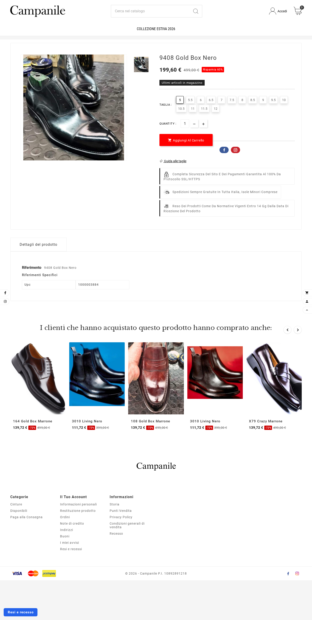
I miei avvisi (69, 542)
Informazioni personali (78, 504)
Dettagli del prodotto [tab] (38, 244)
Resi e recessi (71, 549)
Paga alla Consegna (26, 517)
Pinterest (235, 150)
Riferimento (32, 267)
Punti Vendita (121, 511)
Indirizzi (66, 530)
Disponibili (18, 511)
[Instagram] (297, 573)
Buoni (64, 536)
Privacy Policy (121, 517)
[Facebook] (288, 573)
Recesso (116, 533)
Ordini (65, 517)
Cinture (16, 504)
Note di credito (72, 523)
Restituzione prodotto (78, 511)
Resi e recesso (21, 612)
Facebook (224, 150)
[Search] (195, 11)
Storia (114, 504)
